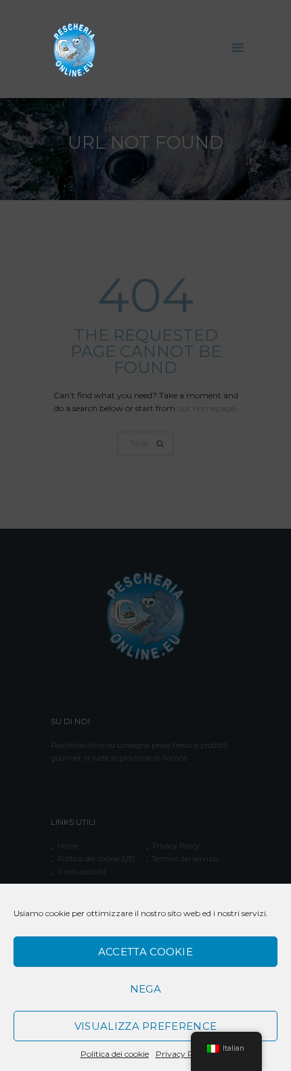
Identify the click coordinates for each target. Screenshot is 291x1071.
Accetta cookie (145, 951)
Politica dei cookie (115, 1054)
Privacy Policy (183, 1054)
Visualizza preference (145, 1026)
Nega (145, 988)
